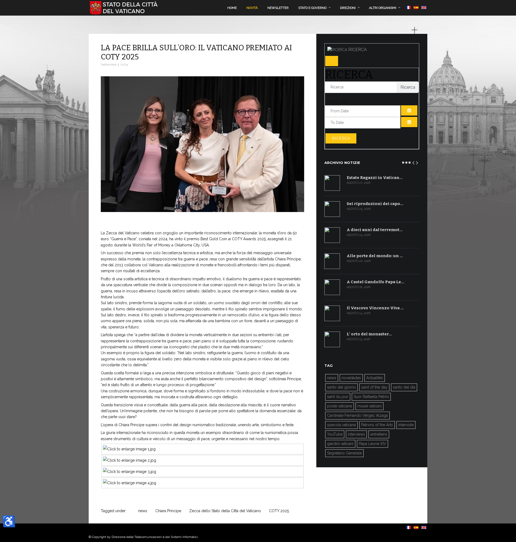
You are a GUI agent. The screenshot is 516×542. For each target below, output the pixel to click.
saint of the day (374, 387)
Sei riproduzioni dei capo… (375, 203)
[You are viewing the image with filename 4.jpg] (129, 483)
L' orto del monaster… (369, 334)
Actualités (374, 378)
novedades (351, 378)
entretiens (378, 434)
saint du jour (337, 396)
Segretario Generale (344, 453)
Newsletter (278, 8)
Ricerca (341, 138)
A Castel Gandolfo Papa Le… (375, 281)
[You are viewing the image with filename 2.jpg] (129, 460)
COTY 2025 (279, 511)
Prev (413, 162)
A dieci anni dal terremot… (375, 229)
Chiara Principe (168, 511)
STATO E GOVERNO (312, 8)
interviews (356, 434)
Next (417, 162)
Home (232, 8)
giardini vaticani (340, 444)
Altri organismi (382, 8)
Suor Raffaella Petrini (371, 396)
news (142, 511)
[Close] (331, 61)
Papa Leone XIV (372, 444)
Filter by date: (337, 102)
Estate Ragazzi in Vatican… (375, 177)
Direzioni (348, 8)
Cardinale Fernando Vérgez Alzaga (357, 415)
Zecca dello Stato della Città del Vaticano (225, 511)
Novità (252, 8)
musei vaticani (369, 406)
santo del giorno (341, 387)
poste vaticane (339, 406)
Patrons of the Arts (377, 425)
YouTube (334, 434)
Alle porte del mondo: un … (375, 255)
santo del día (404, 387)
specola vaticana (341, 425)
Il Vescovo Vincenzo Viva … (375, 308)
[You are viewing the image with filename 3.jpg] (129, 471)
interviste (406, 425)
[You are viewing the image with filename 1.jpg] (129, 449)
